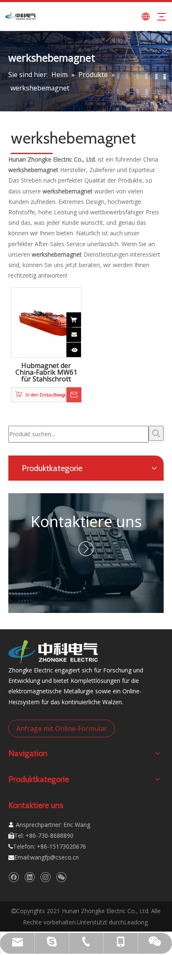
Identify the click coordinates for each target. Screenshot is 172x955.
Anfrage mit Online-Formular (61, 728)
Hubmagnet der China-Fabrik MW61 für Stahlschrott (46, 372)
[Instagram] (45, 877)
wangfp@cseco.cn (54, 857)
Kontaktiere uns (86, 521)
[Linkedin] (29, 877)
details (81, 347)
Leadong (136, 922)
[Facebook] (13, 877)
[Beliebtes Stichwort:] (156, 433)
